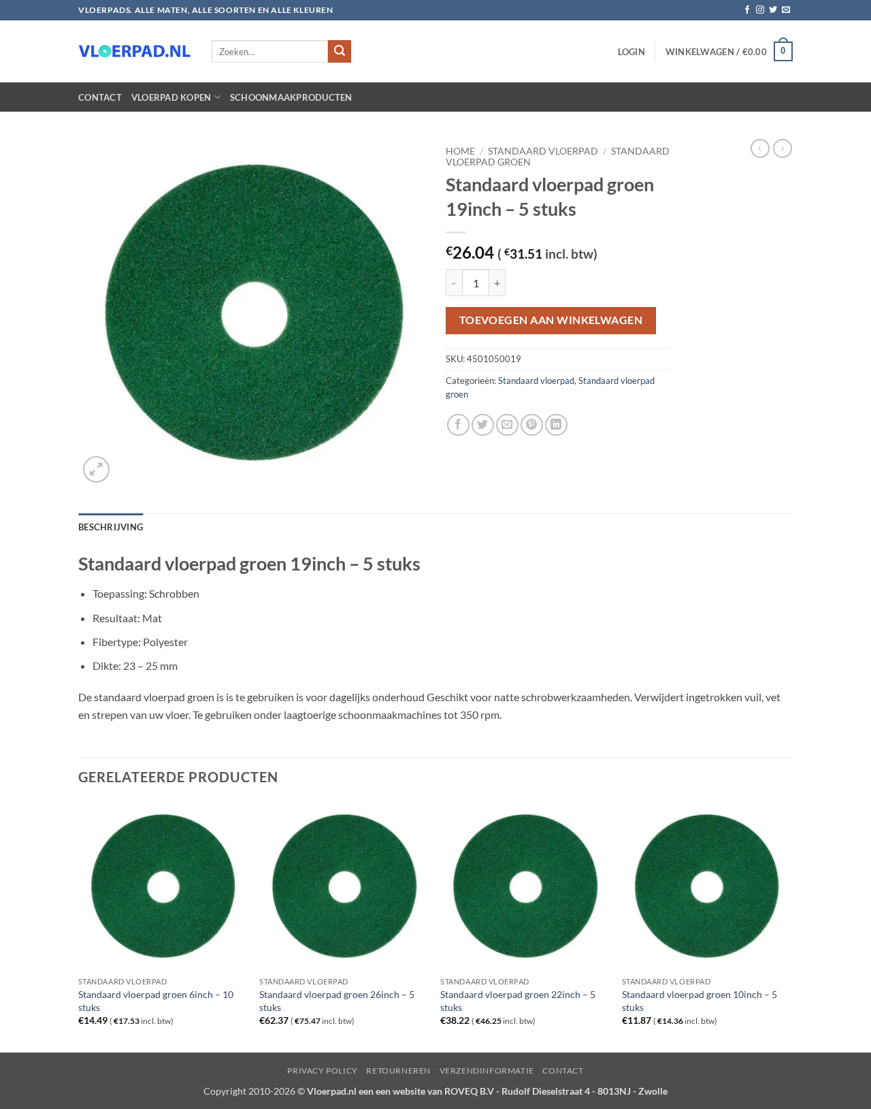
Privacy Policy (322, 1070)
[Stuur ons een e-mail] (786, 10)
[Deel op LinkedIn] (556, 425)
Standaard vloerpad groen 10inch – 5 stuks (699, 1001)
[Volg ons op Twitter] (773, 10)
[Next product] (760, 148)
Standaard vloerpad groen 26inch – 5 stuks (336, 1001)
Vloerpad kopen (171, 97)
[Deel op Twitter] (483, 425)
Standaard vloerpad (543, 151)
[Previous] (79, 926)
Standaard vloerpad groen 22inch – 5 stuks (517, 1001)
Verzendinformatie (487, 1070)
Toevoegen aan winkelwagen (551, 320)
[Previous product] (782, 148)
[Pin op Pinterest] (532, 425)
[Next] (788, 926)
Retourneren (398, 1070)
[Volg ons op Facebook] (747, 10)
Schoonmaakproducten (291, 97)
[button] (631, 51)
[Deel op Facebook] (458, 425)
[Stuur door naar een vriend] (507, 425)
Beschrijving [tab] (110, 526)
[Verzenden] (339, 51)
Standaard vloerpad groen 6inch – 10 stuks (155, 1001)
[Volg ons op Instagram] (760, 10)
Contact (100, 97)
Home (460, 151)
